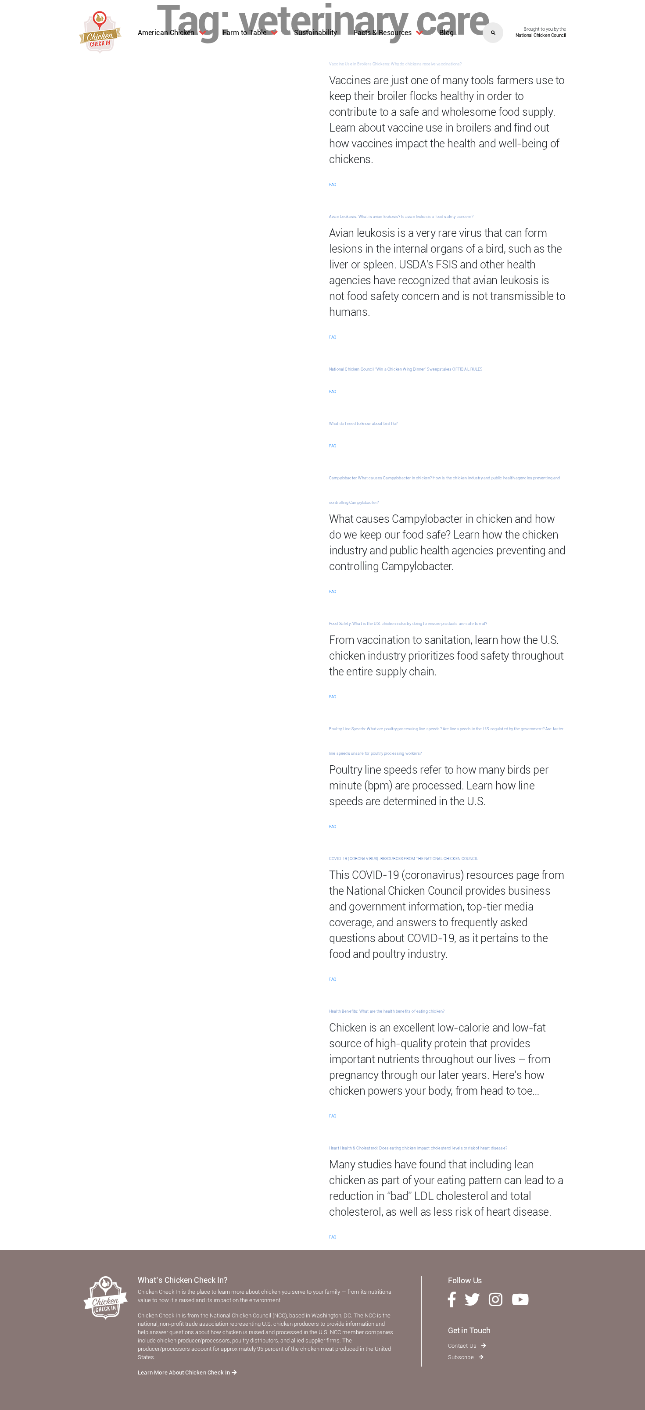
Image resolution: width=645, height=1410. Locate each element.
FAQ (332, 184)
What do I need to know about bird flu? (363, 423)
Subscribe (461, 1357)
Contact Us (463, 1345)
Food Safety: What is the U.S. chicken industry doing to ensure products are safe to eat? (408, 623)
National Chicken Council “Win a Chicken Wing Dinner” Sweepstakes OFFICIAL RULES (406, 369)
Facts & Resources (383, 33)
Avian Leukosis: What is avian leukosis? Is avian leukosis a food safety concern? (401, 216)
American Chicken (166, 33)
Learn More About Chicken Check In (185, 1372)
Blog (446, 33)
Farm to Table (244, 33)
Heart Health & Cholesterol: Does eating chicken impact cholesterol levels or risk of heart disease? (418, 1148)
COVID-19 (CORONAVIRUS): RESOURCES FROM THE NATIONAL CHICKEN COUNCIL (403, 859)
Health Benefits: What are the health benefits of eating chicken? (386, 1011)
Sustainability (315, 33)
